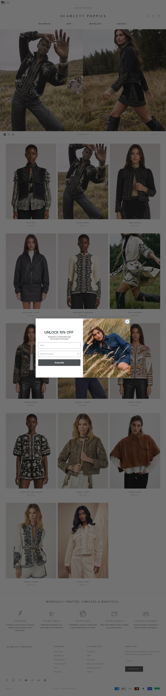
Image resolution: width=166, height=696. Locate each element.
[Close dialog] (127, 321)
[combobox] (58, 354)
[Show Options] (78, 354)
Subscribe (59, 362)
